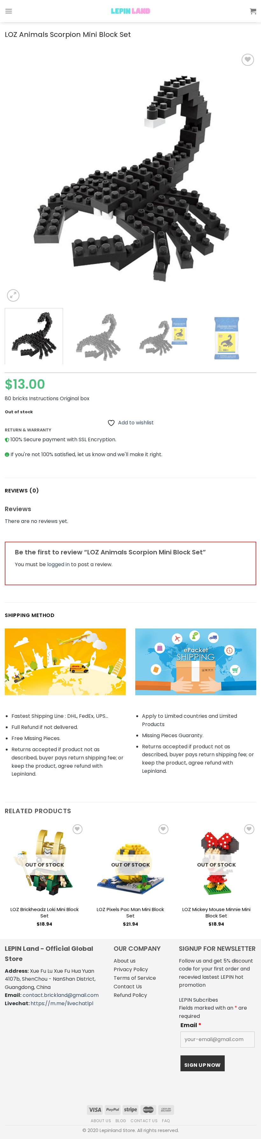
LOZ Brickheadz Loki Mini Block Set (45, 912)
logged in (58, 564)
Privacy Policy (131, 969)
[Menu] (8, 11)
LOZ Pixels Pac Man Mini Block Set (130, 912)
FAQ (166, 1120)
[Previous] (18, 178)
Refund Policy (130, 995)
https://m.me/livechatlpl (62, 1003)
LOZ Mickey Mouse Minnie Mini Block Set (216, 912)
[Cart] (253, 11)
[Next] (243, 178)
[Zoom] (13, 295)
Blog (121, 1120)
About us (125, 960)
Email (190, 1025)
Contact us (144, 1120)
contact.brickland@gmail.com (61, 995)
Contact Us (128, 986)
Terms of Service (135, 978)
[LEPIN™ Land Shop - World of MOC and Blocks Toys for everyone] (130, 11)
